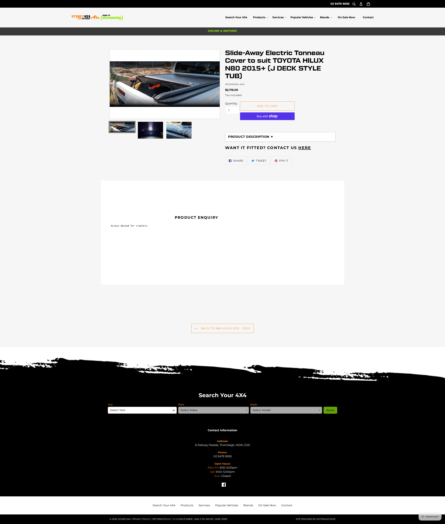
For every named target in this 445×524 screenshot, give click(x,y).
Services (204, 505)
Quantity (231, 103)
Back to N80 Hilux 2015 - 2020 (225, 328)
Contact (286, 505)
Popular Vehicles (226, 505)
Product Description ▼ (251, 137)
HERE (304, 147)
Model (253, 404)
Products (187, 505)
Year (110, 404)
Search (330, 410)
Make (181, 404)
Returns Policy (162, 519)
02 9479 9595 (340, 3)
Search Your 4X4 (164, 505)
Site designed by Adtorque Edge (315, 519)
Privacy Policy (141, 519)
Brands (248, 505)
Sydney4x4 (124, 519)
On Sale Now (267, 505)
